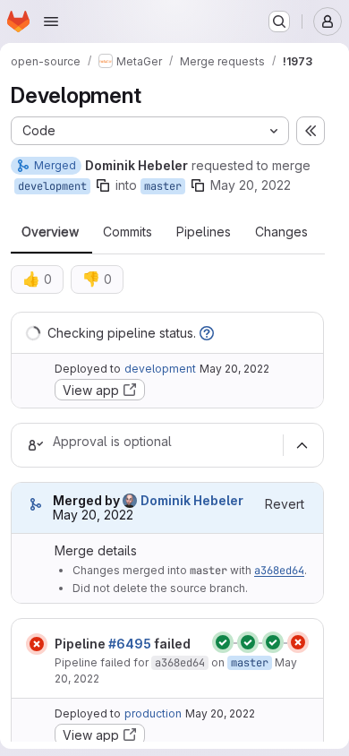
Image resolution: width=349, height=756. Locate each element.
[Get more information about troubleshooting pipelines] (207, 332)
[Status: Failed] (36, 644)
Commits (127, 232)
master (163, 186)
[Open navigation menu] (51, 21)
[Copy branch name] (103, 185)
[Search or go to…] (279, 21)
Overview (50, 232)
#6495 (129, 643)
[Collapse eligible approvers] (301, 445)
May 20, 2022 (250, 185)
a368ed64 (279, 570)
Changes (281, 232)
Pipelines (203, 232)
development (52, 186)
